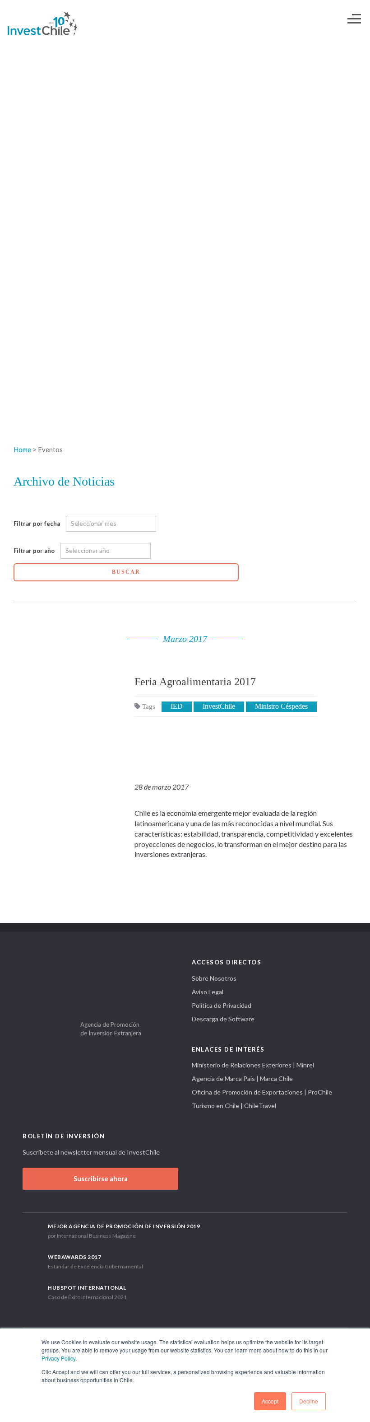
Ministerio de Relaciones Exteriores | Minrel (253, 1065)
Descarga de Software (223, 1019)
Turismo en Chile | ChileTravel (234, 1105)
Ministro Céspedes (281, 706)
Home (22, 449)
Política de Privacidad (221, 1005)
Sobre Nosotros (214, 978)
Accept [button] (270, 1401)
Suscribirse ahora (101, 1178)
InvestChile (219, 706)
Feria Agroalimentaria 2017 (195, 682)
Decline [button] (308, 1401)
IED (177, 706)
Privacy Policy (58, 1358)
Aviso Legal (207, 992)
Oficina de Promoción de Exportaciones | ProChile (262, 1092)
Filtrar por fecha (37, 523)
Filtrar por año (34, 550)
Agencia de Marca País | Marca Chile (242, 1078)
